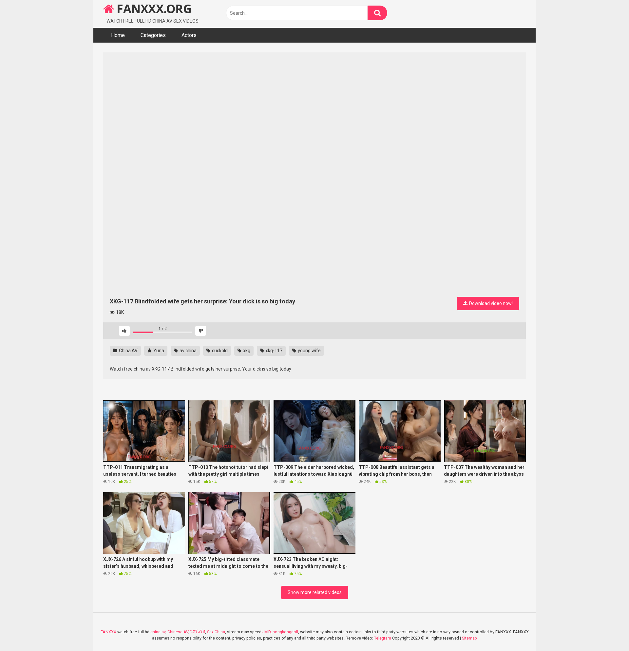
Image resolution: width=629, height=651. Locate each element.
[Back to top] (607, 631)
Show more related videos (315, 592)
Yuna (158, 350)
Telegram (382, 638)
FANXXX (108, 631)
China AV (128, 350)
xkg (246, 350)
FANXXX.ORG (152, 9)
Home (118, 35)
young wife (309, 350)
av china (188, 350)
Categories (153, 35)
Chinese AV (177, 631)
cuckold (219, 350)
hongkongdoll (285, 631)
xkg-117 (273, 350)
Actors (189, 35)
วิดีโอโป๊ (197, 631)
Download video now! (490, 303)
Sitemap (469, 638)
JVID (266, 631)
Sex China (216, 631)
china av (157, 631)
